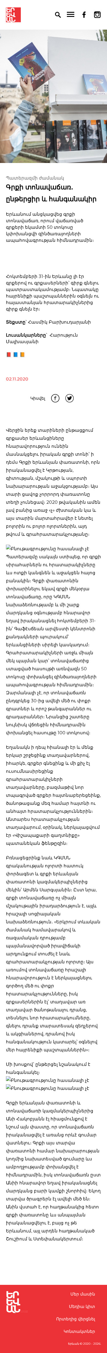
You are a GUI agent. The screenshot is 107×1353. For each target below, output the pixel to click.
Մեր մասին (82, 1294)
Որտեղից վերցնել (75, 1319)
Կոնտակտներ (79, 1331)
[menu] (70, 15)
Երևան (73, 1344)
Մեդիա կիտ (82, 1306)
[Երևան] (13, 14)
